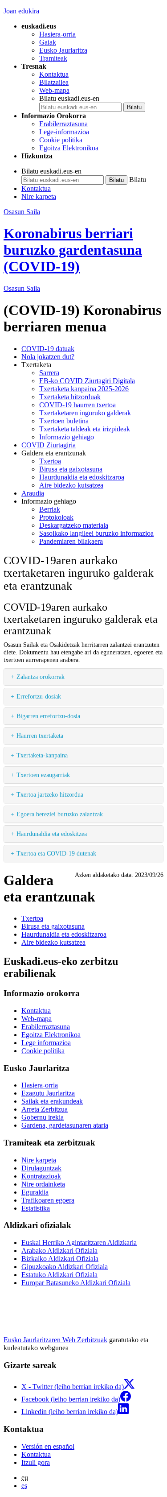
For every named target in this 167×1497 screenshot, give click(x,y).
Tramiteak (53, 58)
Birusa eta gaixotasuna (70, 469)
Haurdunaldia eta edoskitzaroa (81, 477)
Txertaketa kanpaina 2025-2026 (84, 389)
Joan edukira (21, 11)
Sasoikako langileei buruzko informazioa (96, 533)
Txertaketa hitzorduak (70, 397)
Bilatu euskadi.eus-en (69, 98)
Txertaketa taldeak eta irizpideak (84, 429)
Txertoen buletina (64, 421)
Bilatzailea (54, 82)
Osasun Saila (22, 211)
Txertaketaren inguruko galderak (85, 413)
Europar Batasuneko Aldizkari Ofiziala (75, 1282)
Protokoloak (56, 517)
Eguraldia (35, 1192)
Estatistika (35, 1208)
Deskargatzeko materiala (73, 525)
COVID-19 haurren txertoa (77, 405)
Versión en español (47, 1446)
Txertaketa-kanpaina (42, 755)
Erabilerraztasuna (63, 124)
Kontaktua (54, 74)
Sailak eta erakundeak (52, 1101)
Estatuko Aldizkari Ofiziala (59, 1274)
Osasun (22, 288)
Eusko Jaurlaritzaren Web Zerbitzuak (55, 1340)
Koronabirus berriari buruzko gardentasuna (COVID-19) (73, 249)
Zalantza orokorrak (40, 676)
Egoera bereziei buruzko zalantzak (59, 814)
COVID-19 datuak (47, 348)
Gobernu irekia (42, 1117)
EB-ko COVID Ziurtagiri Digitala (87, 381)
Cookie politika (60, 140)
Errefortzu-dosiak (38, 696)
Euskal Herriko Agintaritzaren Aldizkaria (79, 1242)
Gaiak (47, 42)
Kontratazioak (41, 1176)
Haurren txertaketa (39, 735)
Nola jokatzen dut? (47, 356)
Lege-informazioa (64, 132)
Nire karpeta (38, 196)
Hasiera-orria (57, 34)
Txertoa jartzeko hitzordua (49, 794)
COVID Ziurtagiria (48, 445)
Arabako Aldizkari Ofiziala (59, 1250)
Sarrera (49, 372)
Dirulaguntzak (41, 1168)
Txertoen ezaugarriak (43, 774)
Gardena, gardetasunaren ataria (64, 1125)
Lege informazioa (46, 1042)
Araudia (32, 493)
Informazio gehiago (66, 437)
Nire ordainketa (43, 1184)
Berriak (49, 509)
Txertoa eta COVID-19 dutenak (56, 853)
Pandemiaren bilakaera (71, 541)
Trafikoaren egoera (47, 1200)
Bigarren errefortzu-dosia (48, 716)
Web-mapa (54, 90)
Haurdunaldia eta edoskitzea (51, 833)
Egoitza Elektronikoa (68, 148)
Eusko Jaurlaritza (63, 50)
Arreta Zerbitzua (44, 1109)
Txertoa (50, 461)
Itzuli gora (35, 1462)
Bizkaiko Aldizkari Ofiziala (59, 1258)
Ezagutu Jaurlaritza (48, 1093)
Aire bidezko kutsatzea (71, 485)
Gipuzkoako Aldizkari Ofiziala (64, 1266)
